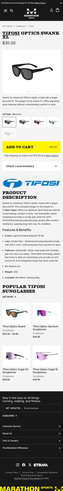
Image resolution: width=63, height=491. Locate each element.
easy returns (52, 155)
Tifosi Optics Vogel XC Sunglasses (15, 371)
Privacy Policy (12, 472)
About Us (7, 433)
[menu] (8, 10)
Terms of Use (27, 472)
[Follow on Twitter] (29, 464)
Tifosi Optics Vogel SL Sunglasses (45, 371)
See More (7, 297)
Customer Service (11, 426)
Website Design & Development (27, 478)
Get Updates (13, 408)
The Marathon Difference (15, 448)
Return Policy (40, 3)
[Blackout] (9, 122)
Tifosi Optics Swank (14, 326)
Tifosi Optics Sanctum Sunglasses (45, 328)
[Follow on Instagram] (17, 464)
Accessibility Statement (47, 472)
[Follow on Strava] (40, 465)
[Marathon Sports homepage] (31, 13)
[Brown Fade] (24, 122)
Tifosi (31, 26)
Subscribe (8, 415)
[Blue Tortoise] (9, 133)
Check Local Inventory (20, 166)
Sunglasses (21, 26)
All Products (7, 26)
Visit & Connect (10, 440)
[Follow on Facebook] (23, 464)
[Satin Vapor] (39, 122)
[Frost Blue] (54, 122)
